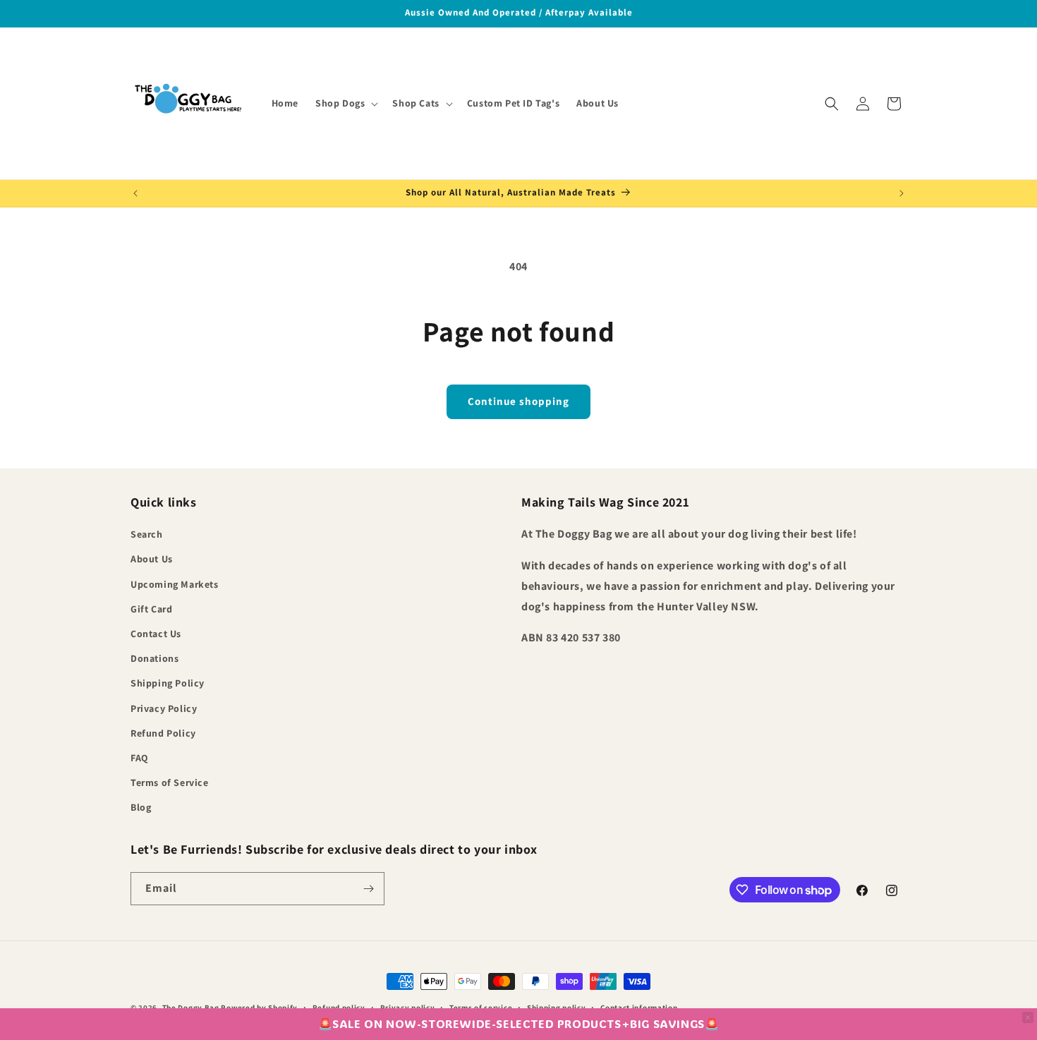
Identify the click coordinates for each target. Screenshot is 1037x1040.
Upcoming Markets (175, 584)
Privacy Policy (164, 708)
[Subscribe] (368, 888)
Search (147, 534)
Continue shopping (518, 401)
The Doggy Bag (192, 1007)
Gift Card (151, 609)
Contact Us (156, 633)
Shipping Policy (168, 683)
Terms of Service (170, 782)
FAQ (140, 757)
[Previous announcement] (135, 193)
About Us (152, 558)
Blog (141, 807)
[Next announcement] (901, 193)
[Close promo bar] (1027, 1017)
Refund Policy (163, 733)
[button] (345, 103)
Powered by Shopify (259, 1007)
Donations (154, 658)
